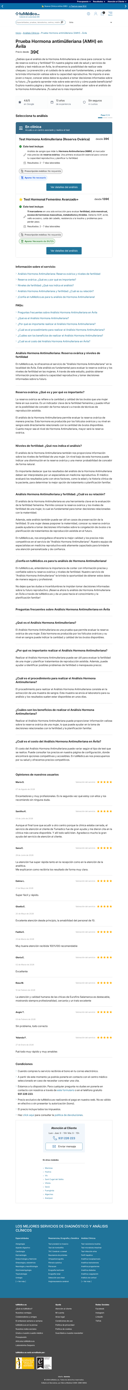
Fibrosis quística (55, 1263)
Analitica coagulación (89, 1274)
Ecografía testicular (56, 1270)
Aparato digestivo (23, 1248)
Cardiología (20, 1251)
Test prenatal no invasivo (58, 1244)
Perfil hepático (87, 1255)
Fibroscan (52, 1266)
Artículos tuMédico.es (25, 1341)
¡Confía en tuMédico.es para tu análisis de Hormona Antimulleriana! (56, 296)
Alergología (20, 1244)
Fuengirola (49, 1190)
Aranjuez (49, 1198)
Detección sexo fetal (56, 1278)
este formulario (65, 1090)
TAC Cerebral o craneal (57, 1251)
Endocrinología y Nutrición (26, 1259)
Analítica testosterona (90, 1263)
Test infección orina (89, 1251)
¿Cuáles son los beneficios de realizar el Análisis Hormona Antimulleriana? (60, 335)
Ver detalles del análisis (64, 187)
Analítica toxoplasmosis (90, 1259)
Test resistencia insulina (90, 1244)
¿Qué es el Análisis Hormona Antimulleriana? (43, 318)
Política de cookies (63, 1329)
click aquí (28, 1115)
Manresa (49, 1168)
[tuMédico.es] (27, 13)
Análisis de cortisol (88, 1278)
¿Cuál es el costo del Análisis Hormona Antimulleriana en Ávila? (54, 341)
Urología (19, 1278)
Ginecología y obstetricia (25, 1263)
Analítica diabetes (88, 1270)
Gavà (47, 1187)
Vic (46, 1175)
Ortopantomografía (56, 1259)
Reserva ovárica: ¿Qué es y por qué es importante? (47, 279)
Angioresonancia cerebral (58, 1281)
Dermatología (21, 1255)
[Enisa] (44, 1363)
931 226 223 (66, 1138)
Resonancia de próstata (57, 1255)
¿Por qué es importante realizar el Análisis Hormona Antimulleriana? (57, 324)
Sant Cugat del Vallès (54, 1179)
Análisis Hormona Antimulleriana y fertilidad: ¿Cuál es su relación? (56, 291)
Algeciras (49, 1194)
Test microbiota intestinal (91, 1248)
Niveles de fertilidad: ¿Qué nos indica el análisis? (46, 285)
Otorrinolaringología (23, 1270)
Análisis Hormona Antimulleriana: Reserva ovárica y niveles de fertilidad (59, 273)
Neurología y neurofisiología (27, 1266)
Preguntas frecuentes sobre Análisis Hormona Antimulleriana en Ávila (57, 312)
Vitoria (48, 1183)
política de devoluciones (69, 1115)
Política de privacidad (64, 1325)
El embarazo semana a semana (29, 1321)
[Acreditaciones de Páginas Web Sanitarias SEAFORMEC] (25, 1363)
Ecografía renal (54, 1274)
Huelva (48, 1172)
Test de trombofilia (56, 1248)
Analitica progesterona (90, 1266)
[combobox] (41, 22)
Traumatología (21, 1274)
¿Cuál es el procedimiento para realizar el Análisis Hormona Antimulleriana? (61, 329)
